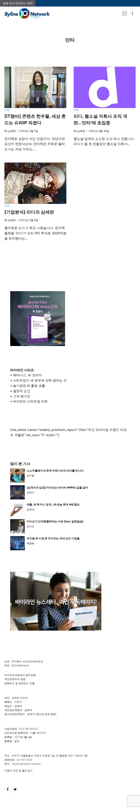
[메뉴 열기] (132, 13)
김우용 (30, 475)
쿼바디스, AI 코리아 (27, 375)
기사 (6, 110)
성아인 (30, 526)
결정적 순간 (21, 391)
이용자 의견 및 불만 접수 (18, 770)
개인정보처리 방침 (15, 679)
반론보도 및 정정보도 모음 (19, 683)
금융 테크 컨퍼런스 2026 (18, 3)
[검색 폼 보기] (124, 13)
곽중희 (30, 543)
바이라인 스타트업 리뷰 (30, 401)
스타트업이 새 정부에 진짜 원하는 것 (40, 380)
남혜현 (12, 130)
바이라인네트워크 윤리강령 (20, 675)
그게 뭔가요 (21, 396)
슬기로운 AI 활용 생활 (29, 386)
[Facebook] (7, 789)
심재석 (30, 492)
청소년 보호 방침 (46, 714)
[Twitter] (15, 789)
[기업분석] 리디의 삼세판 (29, 212)
